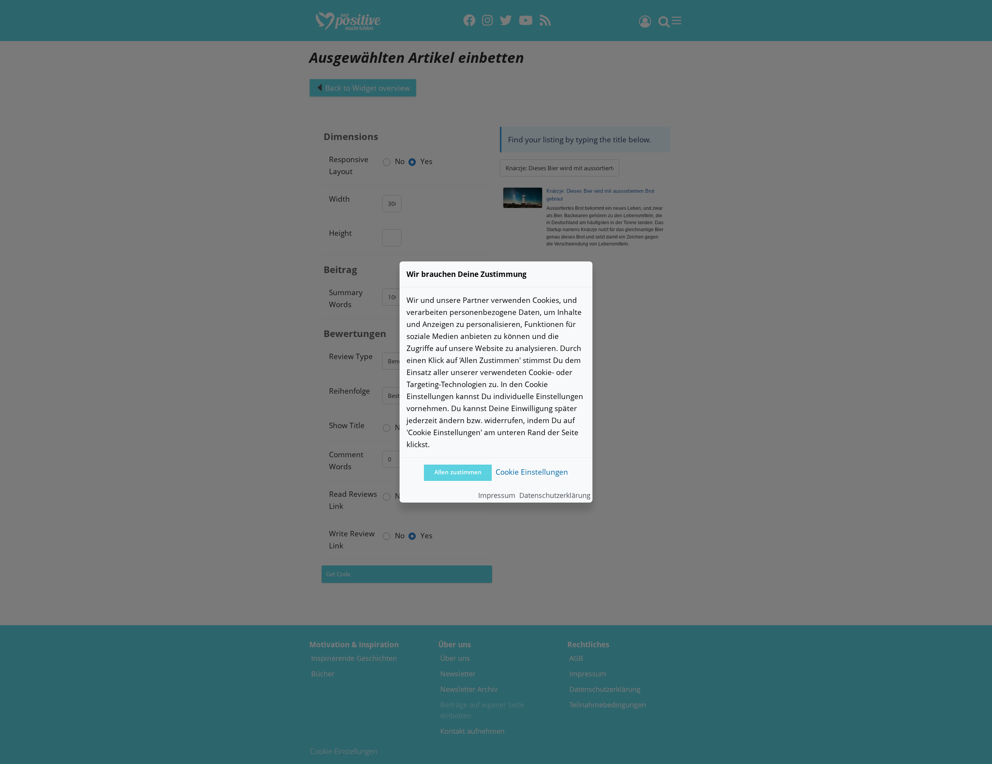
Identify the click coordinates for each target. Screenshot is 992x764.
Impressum (496, 495)
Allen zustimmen (458, 472)
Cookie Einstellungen (532, 472)
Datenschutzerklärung (555, 495)
